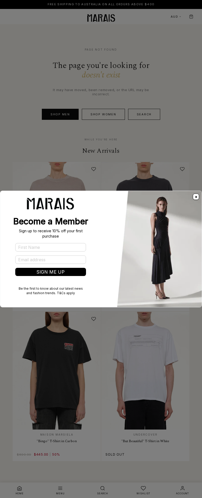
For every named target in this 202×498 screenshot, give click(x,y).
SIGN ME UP (51, 272)
